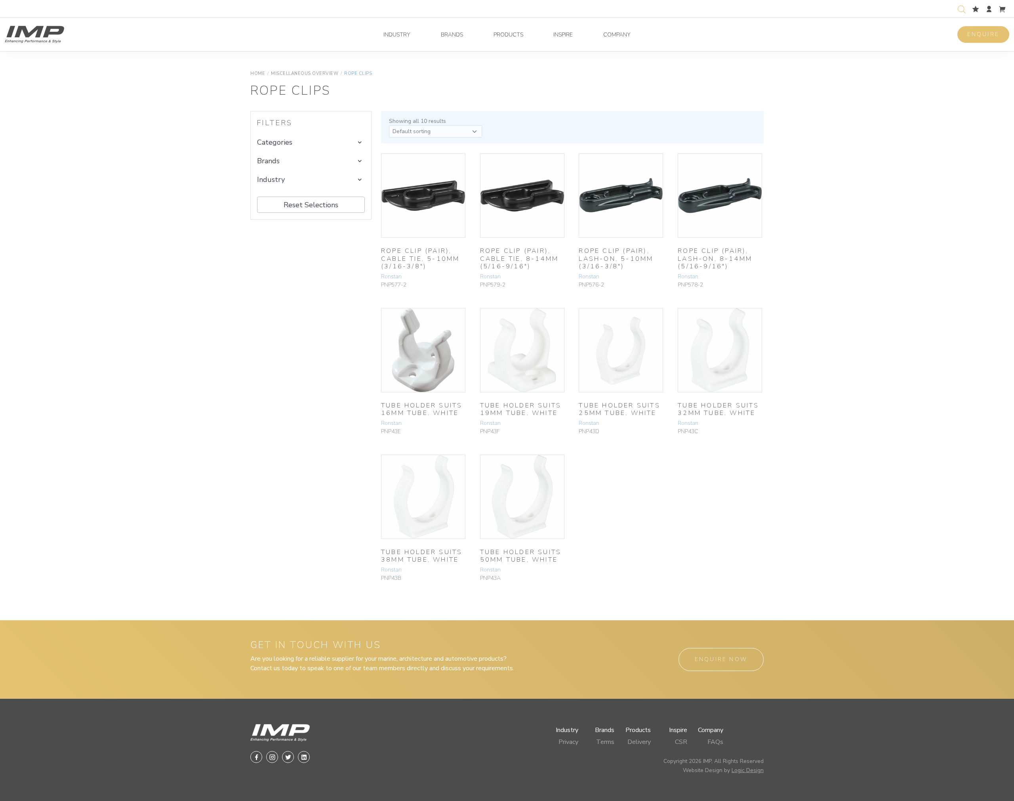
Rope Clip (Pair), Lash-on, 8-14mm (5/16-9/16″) (715, 258)
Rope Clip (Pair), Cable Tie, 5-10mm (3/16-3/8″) (420, 258)
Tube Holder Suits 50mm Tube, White (520, 556)
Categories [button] (274, 142)
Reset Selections (311, 205)
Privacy (568, 742)
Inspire (563, 34)
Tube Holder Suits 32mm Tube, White (718, 409)
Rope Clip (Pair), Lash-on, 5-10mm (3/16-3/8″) (616, 258)
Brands (452, 34)
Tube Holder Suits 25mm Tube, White (619, 409)
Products (508, 34)
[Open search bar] (962, 8)
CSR (681, 742)
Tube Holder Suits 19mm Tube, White (520, 409)
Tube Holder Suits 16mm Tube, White (421, 409)
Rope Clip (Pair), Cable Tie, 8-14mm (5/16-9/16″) (519, 258)
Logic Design (748, 770)
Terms (605, 742)
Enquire (983, 34)
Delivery (639, 742)
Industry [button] (271, 179)
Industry (396, 34)
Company (617, 34)
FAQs (715, 742)
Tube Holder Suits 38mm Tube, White (421, 556)
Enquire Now (721, 659)
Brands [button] (268, 161)
